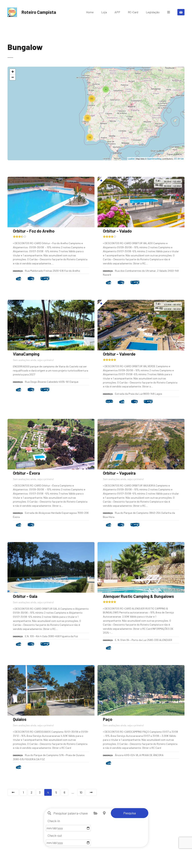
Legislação (153, 12)
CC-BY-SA (179, 158)
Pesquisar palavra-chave (49, 813)
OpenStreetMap (154, 158)
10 (81, 792)
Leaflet (131, 158)
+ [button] (12, 71)
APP (117, 12)
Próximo (91, 792)
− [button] (12, 77)
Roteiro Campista (39, 12)
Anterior (13, 792)
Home (90, 12)
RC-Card (133, 12)
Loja (104, 12)
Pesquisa (129, 813)
